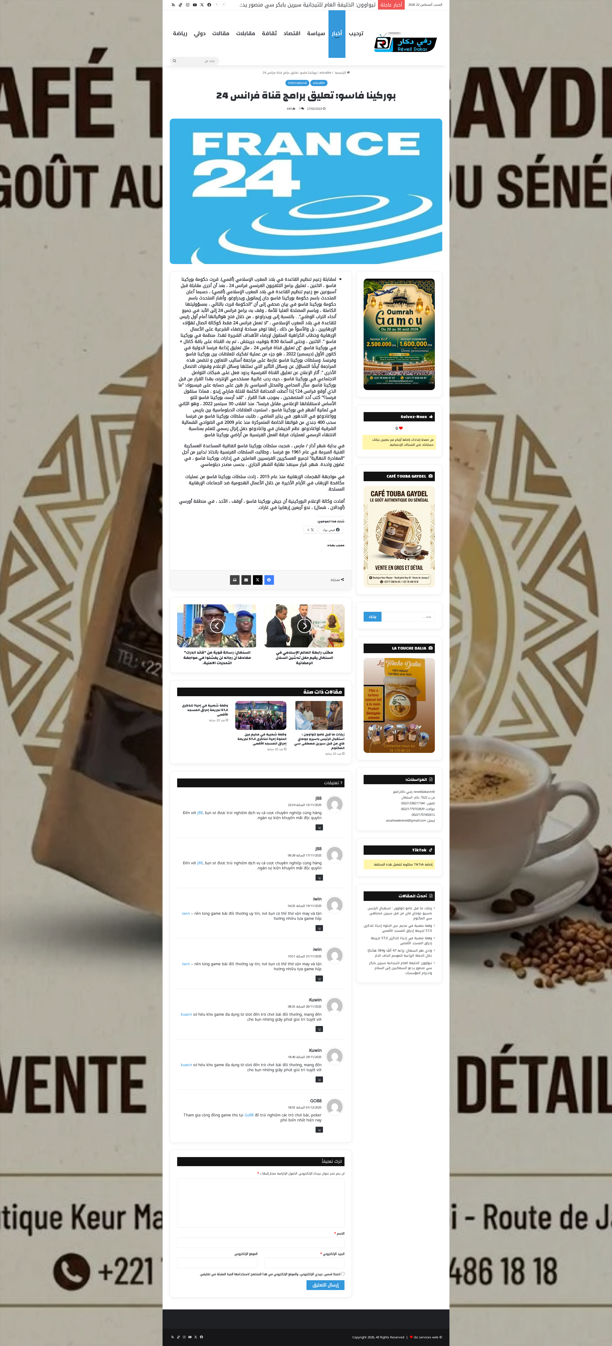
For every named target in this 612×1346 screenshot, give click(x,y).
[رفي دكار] (407, 40)
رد (319, 827)
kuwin (186, 1014)
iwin (317, 899)
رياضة (180, 33)
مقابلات (245, 33)
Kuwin (315, 1000)
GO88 (316, 1101)
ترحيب (356, 33)
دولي (200, 33)
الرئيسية (340, 73)
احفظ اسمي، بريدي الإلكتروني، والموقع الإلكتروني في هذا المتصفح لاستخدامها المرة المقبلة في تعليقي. (270, 1274)
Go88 (249, 1115)
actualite (325, 73)
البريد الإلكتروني (332, 1254)
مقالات (221, 33)
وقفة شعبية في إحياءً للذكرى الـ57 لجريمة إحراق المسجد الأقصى (205, 710)
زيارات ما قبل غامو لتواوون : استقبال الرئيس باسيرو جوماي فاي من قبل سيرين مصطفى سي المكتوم (319, 741)
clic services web (426, 1337)
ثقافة (269, 33)
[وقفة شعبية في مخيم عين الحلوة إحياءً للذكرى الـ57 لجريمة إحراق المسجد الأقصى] (260, 715)
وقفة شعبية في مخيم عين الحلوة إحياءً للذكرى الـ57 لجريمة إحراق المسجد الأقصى (261, 739)
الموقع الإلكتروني (246, 1254)
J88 (319, 798)
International (297, 83)
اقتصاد (292, 33)
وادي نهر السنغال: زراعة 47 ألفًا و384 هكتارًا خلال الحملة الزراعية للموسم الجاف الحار (399, 953)
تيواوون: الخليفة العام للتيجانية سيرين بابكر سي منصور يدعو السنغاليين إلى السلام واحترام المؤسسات (400, 968)
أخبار (337, 33)
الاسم (339, 1233)
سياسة (316, 33)
